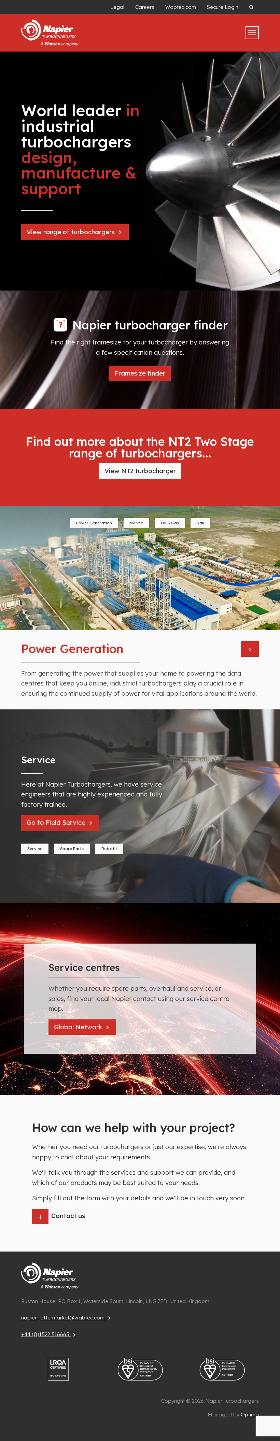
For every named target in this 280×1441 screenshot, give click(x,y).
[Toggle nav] (252, 32)
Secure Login (222, 7)
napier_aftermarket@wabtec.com (63, 1317)
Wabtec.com (180, 7)
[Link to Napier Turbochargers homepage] (50, 1275)
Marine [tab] (136, 522)
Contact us (68, 1216)
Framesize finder (140, 373)
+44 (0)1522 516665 (46, 1334)
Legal (117, 7)
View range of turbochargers (71, 232)
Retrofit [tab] (109, 848)
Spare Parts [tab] (72, 848)
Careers (144, 7)
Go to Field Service (57, 823)
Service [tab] (34, 848)
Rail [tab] (200, 522)
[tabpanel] (140, 607)
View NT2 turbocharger (140, 471)
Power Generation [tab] (94, 522)
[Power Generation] (250, 648)
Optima (250, 1414)
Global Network (79, 1027)
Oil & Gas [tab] (170, 522)
